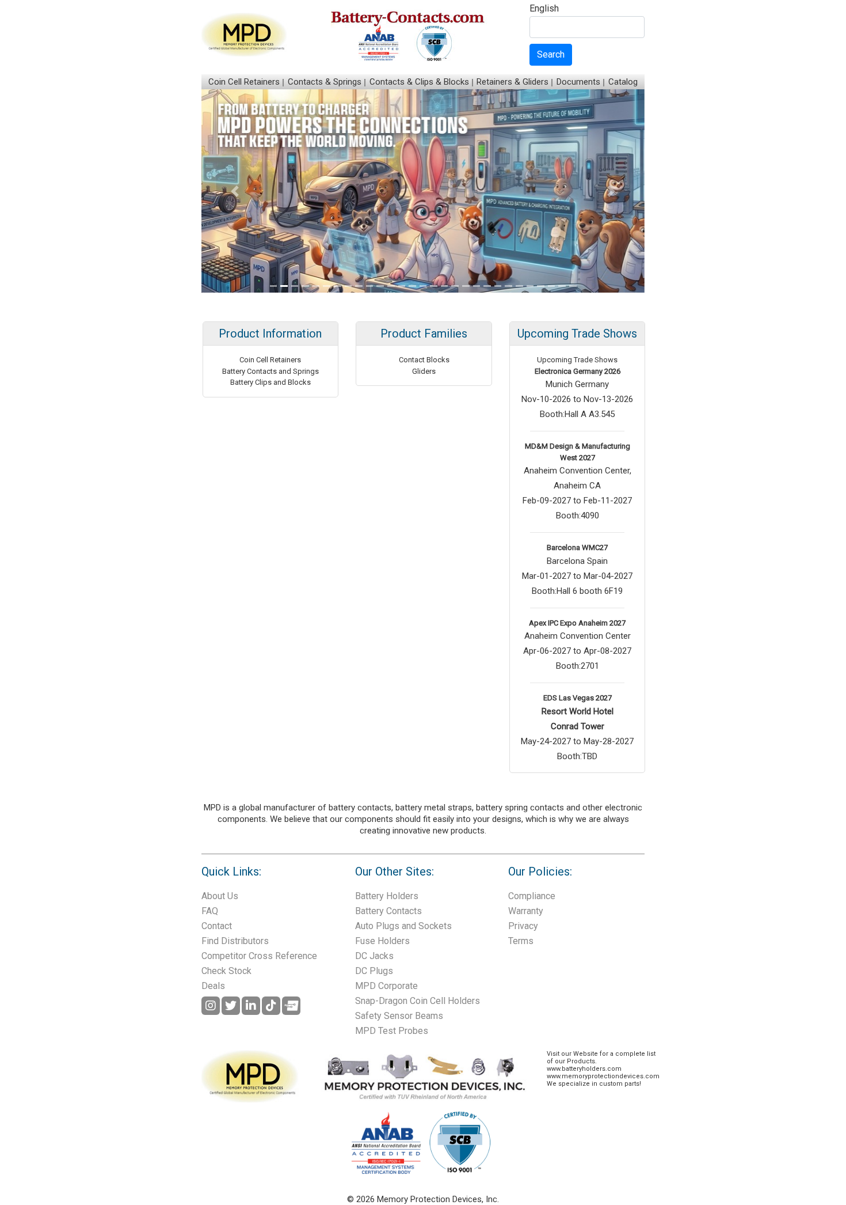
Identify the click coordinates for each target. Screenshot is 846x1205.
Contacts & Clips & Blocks (419, 82)
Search (551, 54)
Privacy (523, 925)
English (544, 9)
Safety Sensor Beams (399, 1015)
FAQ (209, 910)
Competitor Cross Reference (259, 955)
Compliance (531, 896)
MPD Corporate (386, 985)
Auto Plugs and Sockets (403, 925)
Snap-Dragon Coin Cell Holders (417, 1000)
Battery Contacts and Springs (270, 371)
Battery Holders (386, 896)
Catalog (623, 82)
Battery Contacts (388, 910)
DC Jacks (374, 955)
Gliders (424, 371)
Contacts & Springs (324, 82)
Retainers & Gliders (512, 82)
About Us (219, 896)
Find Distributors (235, 940)
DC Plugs (374, 970)
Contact (216, 925)
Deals (213, 985)
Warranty (525, 910)
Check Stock (226, 970)
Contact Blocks (424, 359)
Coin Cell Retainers (244, 82)
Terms (520, 940)
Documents (578, 82)
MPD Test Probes (391, 1030)
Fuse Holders (382, 940)
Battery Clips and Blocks (270, 382)
